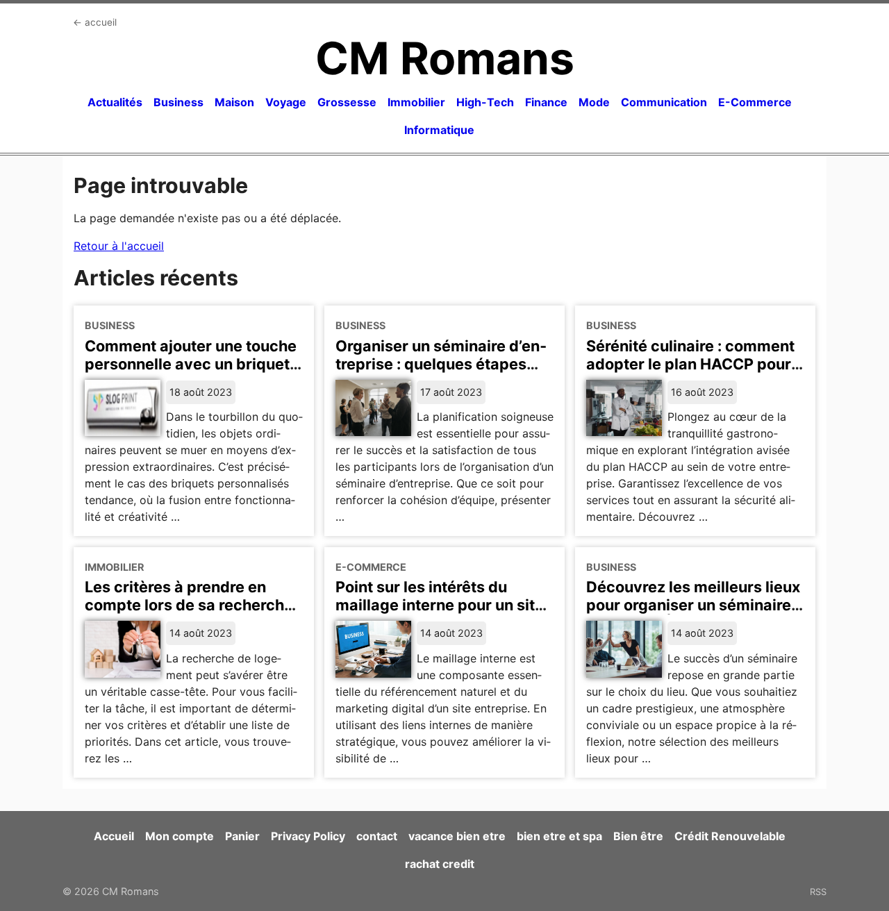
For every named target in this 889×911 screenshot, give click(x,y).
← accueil (95, 22)
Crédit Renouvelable (730, 836)
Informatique (439, 130)
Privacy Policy (308, 836)
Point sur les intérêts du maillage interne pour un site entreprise (439, 605)
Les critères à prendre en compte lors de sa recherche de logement (189, 605)
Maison (234, 102)
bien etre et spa (559, 836)
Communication (664, 102)
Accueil (114, 836)
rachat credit (439, 864)
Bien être (638, 836)
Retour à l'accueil (119, 246)
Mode (594, 102)
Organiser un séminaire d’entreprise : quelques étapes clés (441, 364)
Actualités (115, 102)
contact (376, 836)
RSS (818, 891)
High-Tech (485, 102)
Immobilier (416, 102)
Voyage (285, 102)
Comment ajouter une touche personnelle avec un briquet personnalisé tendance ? (191, 364)
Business (178, 102)
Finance (546, 102)
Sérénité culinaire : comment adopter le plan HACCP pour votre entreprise (690, 364)
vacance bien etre (457, 836)
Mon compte (179, 836)
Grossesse (346, 102)
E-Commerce (755, 102)
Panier (242, 836)
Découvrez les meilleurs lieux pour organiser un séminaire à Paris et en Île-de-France (695, 605)
